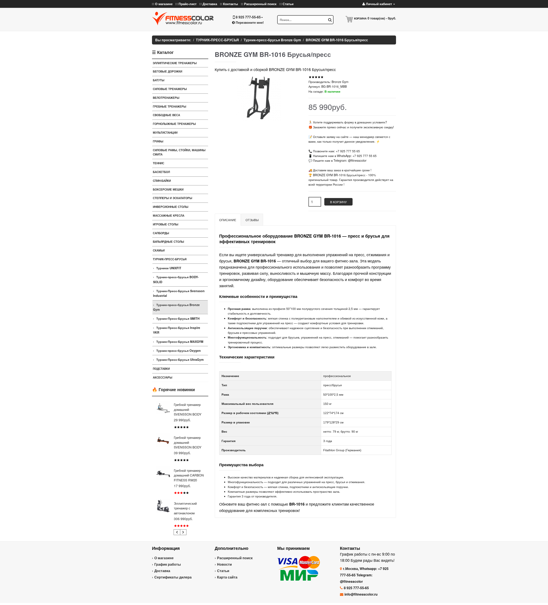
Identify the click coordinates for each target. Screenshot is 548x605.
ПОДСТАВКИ (161, 369)
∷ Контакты (229, 3)
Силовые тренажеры (170, 89)
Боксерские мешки (168, 189)
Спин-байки (162, 181)
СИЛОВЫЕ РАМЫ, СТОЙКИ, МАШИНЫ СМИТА (179, 152)
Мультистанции (165, 132)
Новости (224, 564)
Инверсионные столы (170, 207)
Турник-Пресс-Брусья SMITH (178, 318)
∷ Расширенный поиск (259, 3)
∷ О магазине (162, 3)
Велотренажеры (166, 98)
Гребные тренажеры (169, 106)
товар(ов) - (382, 18)
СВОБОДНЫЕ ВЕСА (166, 115)
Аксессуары (162, 377)
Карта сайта (227, 577)
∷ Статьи (286, 3)
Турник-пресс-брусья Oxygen (178, 350)
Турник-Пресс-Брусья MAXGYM (179, 341)
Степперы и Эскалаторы (172, 198)
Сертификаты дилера (173, 577)
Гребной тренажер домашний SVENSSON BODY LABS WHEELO (187, 411)
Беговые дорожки (167, 71)
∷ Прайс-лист (186, 3)
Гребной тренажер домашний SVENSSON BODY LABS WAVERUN (187, 444)
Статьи (223, 570)
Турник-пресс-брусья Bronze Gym (176, 307)
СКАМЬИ (159, 250)
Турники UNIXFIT (168, 268)
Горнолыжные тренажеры (174, 124)
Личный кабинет (379, 3)
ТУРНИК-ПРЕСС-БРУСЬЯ (169, 259)
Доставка (162, 570)
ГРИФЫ (158, 141)
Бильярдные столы (168, 242)
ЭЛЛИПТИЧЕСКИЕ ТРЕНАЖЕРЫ (175, 63)
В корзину (338, 202)
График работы (167, 564)
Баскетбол (161, 172)
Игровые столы (165, 224)
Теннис (158, 163)
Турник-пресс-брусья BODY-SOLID (176, 279)
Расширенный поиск (235, 557)
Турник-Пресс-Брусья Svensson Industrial (179, 293)
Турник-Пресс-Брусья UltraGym (180, 359)
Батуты (158, 80)
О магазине (164, 557)
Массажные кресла (168, 215)
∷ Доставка (208, 3)
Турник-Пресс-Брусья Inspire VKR (176, 329)
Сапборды (161, 233)
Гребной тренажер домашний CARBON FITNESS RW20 (189, 475)
